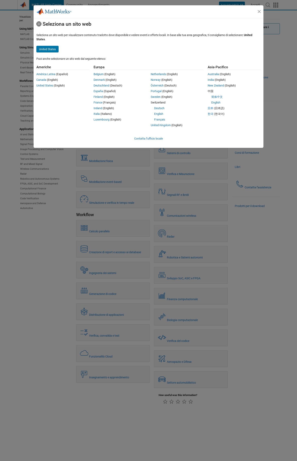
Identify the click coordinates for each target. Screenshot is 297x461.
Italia (97, 113)
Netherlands (158, 74)
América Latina (45, 74)
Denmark (99, 79)
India (211, 79)
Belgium (99, 74)
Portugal (156, 91)
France (98, 102)
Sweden (156, 96)
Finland (98, 96)
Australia (213, 74)
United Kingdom (161, 125)
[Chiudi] (259, 11)
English (158, 113)
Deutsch (159, 108)
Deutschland (101, 85)
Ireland (98, 108)
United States (44, 85)
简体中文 (217, 96)
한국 (210, 113)
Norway (156, 79)
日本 (210, 108)
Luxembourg (102, 119)
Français (159, 119)
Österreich (157, 85)
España (98, 91)
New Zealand (216, 85)
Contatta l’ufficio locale (148, 138)
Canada (41, 79)
